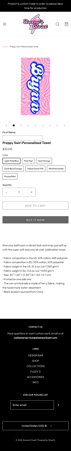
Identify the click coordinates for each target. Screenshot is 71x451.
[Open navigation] (4, 24)
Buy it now (35, 220)
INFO (36, 382)
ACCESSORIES (35, 377)
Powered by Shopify (46, 440)
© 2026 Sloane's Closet (26, 440)
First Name (9, 132)
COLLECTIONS (36, 366)
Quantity (7, 184)
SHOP (35, 360)
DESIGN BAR (35, 355)
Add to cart (35, 205)
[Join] (58, 405)
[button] (35, 86)
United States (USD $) (35, 425)
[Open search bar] (57, 24)
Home (5, 46)
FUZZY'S (35, 371)
